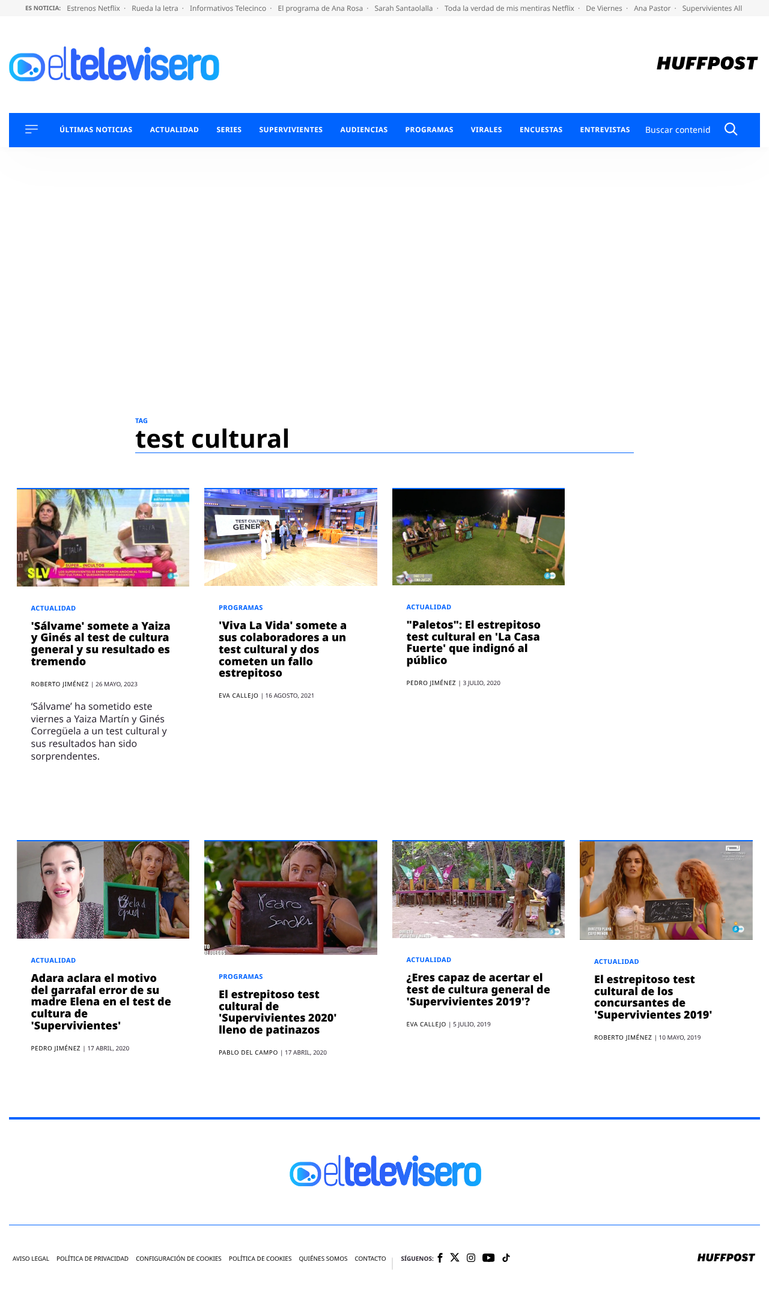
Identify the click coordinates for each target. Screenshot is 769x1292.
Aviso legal (31, 1259)
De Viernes (605, 8)
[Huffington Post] (707, 64)
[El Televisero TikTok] (506, 1259)
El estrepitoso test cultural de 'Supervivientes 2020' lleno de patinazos (278, 1012)
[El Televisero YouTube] (488, 1259)
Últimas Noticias (96, 129)
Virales (486, 129)
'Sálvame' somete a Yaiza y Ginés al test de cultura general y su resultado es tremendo (101, 644)
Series (229, 129)
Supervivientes (291, 129)
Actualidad (174, 129)
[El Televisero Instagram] (471, 1259)
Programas (430, 129)
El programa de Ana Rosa (321, 8)
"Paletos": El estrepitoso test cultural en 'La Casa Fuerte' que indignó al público (474, 643)
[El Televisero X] (455, 1258)
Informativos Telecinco (229, 8)
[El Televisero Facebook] (440, 1258)
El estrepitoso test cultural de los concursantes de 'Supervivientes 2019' (653, 997)
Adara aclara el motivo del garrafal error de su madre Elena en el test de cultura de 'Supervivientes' (101, 1002)
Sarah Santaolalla (404, 8)
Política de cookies (260, 1259)
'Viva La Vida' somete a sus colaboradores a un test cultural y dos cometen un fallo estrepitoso (283, 649)
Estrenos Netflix (94, 8)
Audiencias (364, 129)
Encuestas (541, 129)
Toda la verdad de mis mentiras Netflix (510, 8)
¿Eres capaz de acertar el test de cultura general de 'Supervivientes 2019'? (478, 990)
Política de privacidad (92, 1259)
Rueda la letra (156, 8)
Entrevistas (605, 129)
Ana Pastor (653, 8)
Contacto (370, 1259)
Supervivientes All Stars (722, 8)
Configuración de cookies (179, 1259)
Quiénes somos (323, 1259)
